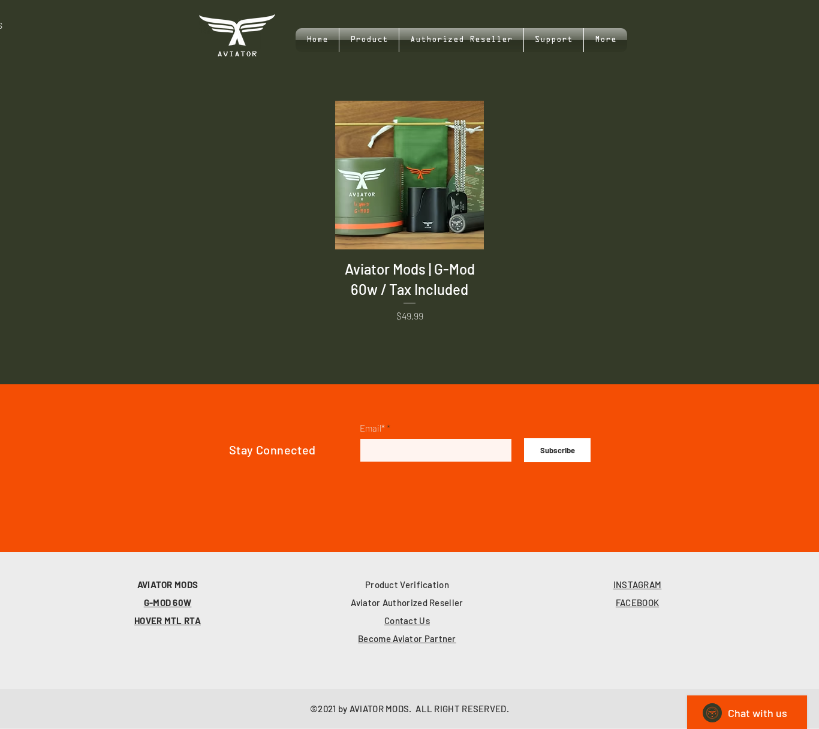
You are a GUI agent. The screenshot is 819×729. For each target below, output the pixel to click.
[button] (553, 40)
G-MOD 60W (168, 602)
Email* (372, 428)
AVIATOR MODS (167, 584)
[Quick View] (409, 175)
